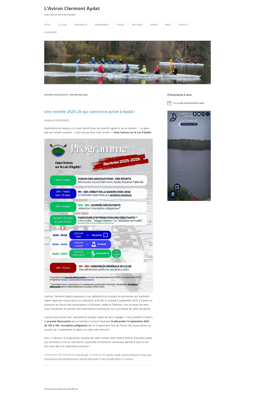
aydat (117, 354)
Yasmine (128, 358)
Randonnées (102, 24)
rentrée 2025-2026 (88, 358)
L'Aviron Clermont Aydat (72, 8)
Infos (168, 24)
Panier (153, 24)
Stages (120, 24)
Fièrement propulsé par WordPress (61, 388)
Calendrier (50, 32)
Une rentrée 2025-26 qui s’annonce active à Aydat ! (89, 111)
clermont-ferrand (130, 354)
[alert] (189, 103)
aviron (110, 354)
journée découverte (68, 358)
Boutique (137, 24)
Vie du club (82, 354)
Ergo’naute (80, 24)
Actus (47, 24)
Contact (183, 24)
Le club (63, 24)
